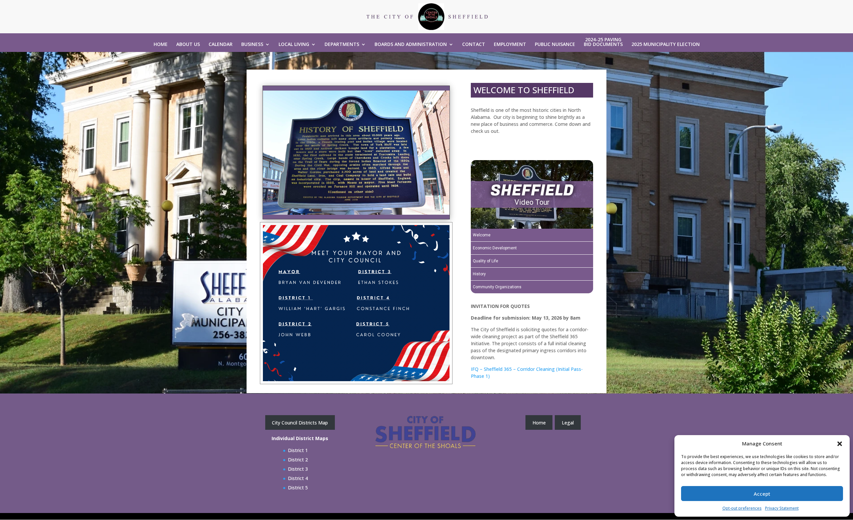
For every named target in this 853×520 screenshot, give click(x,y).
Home (161, 44)
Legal (568, 422)
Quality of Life (485, 261)
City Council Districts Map (300, 422)
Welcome (481, 235)
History (479, 274)
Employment (510, 44)
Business (252, 44)
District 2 (298, 459)
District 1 (298, 450)
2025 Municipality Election (665, 44)
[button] (839, 443)
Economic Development (495, 248)
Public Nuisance (555, 44)
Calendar (221, 44)
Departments (342, 44)
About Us (188, 44)
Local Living (294, 44)
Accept (762, 493)
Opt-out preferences (742, 508)
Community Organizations (497, 287)
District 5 (298, 487)
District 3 (298, 469)
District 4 (298, 478)
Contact (473, 44)
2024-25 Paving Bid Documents (603, 42)
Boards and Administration (411, 44)
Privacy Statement (782, 508)
